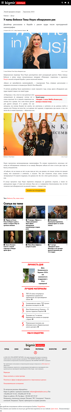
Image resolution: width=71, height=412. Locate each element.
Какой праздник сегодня (12, 12)
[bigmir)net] (10, 2)
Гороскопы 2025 (28, 12)
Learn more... (55, 409)
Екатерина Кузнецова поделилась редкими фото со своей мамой (56, 222)
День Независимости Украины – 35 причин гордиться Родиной (37, 310)
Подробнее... (41, 406)
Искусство (53, 349)
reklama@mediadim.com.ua (39, 392)
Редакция (7, 372)
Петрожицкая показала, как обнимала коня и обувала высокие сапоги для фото (37, 325)
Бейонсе (10, 198)
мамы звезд (20, 198)
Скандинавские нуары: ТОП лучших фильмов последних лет (37, 304)
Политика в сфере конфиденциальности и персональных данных (25, 380)
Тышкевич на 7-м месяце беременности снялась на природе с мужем (37, 317)
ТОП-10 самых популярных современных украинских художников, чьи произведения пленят (36, 296)
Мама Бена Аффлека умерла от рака (34, 245)
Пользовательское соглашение (14, 383)
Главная (6, 16)
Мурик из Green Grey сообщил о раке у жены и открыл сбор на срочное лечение (11, 222)
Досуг (12, 16)
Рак (14, 198)
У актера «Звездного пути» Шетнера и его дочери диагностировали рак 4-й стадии (55, 248)
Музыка (27, 349)
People (6, 79)
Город (6, 349)
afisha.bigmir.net (46, 364)
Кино (16, 349)
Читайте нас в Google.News (35, 190)
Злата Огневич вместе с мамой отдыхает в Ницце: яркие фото (10, 247)
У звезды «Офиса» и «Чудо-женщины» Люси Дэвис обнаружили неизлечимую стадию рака (33, 224)
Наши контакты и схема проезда (14, 376)
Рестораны (39, 349)
